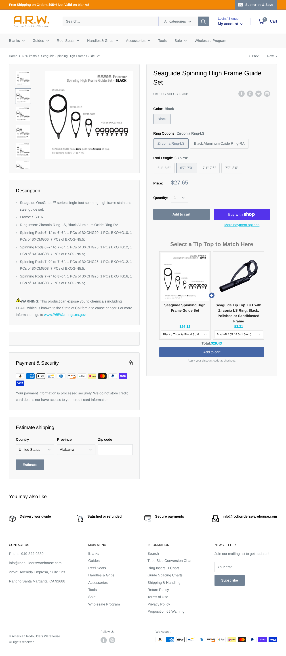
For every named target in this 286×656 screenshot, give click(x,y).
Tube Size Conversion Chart (169, 561)
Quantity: (160, 198)
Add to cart (181, 214)
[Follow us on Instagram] (112, 640)
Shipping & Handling (164, 582)
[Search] (203, 21)
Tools (162, 40)
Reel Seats (65, 40)
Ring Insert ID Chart (163, 568)
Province (64, 439)
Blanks (14, 40)
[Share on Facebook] (241, 93)
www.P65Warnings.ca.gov (64, 315)
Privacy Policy (158, 604)
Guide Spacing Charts (165, 575)
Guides (38, 40)
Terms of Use (157, 597)
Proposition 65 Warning (166, 611)
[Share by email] (267, 93)
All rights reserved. (22, 642)
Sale (178, 40)
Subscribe (229, 580)
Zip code (105, 439)
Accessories (135, 40)
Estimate (30, 465)
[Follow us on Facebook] (104, 640)
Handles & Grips (100, 40)
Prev (255, 56)
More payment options (241, 225)
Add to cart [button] (211, 352)
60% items (29, 56)
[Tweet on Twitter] (258, 93)
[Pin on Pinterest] (250, 93)
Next (270, 56)
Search (153, 553)
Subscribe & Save (259, 4)
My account (228, 24)
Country (22, 439)
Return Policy (158, 590)
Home (13, 56)
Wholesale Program (210, 40)
